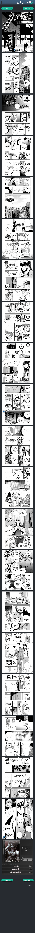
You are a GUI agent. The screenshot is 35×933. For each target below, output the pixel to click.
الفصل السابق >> (7, 8)
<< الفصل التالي (28, 8)
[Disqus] (17, 909)
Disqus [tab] (29, 885)
